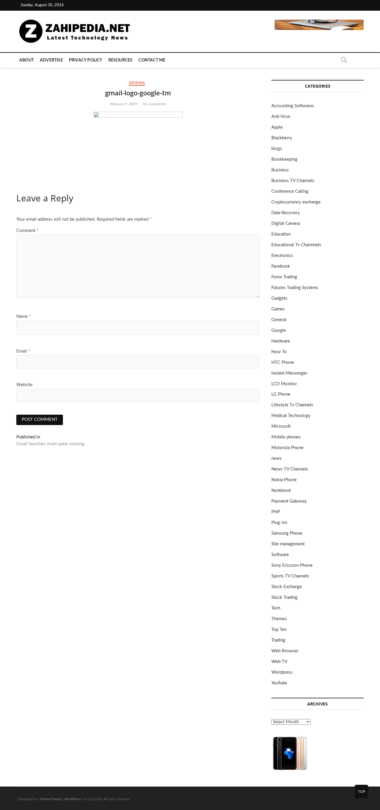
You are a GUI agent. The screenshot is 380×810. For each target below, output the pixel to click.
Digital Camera (285, 223)
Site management (288, 544)
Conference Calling (289, 191)
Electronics (282, 255)
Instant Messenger (289, 373)
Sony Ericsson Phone (292, 565)
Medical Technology (291, 415)
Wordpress (282, 672)
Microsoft (281, 426)
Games (278, 309)
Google (278, 330)
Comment (27, 230)
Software (280, 554)
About (26, 60)
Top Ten (278, 629)
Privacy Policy (85, 60)
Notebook (281, 490)
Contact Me (151, 60)
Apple (277, 127)
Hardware (280, 341)
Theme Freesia (50, 799)
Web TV (279, 661)
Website (24, 385)
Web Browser (284, 651)
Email (23, 351)
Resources (120, 60)
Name (23, 316)
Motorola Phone (287, 448)
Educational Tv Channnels (296, 245)
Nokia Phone (284, 480)
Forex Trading (284, 277)
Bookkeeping (284, 159)
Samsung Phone (286, 533)
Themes (279, 619)
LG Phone (280, 394)
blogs (276, 148)
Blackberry (281, 138)
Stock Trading (284, 597)
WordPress (72, 799)
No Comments (154, 104)
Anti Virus (280, 116)
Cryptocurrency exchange (296, 202)
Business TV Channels (292, 181)
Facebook (280, 266)
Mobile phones (286, 437)
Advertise (51, 60)
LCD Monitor (284, 384)
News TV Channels (289, 469)
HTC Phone (282, 362)
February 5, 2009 (123, 104)
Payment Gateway (289, 501)
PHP (275, 512)
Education (281, 234)
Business (280, 170)
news (276, 458)
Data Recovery (285, 213)
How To (279, 352)
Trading (278, 640)
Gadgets (279, 298)
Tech (275, 608)
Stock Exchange (286, 587)
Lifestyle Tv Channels (292, 405)
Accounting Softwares (292, 106)
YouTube (279, 683)
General (137, 82)
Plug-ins (279, 522)
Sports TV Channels (290, 576)
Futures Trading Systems (294, 287)
